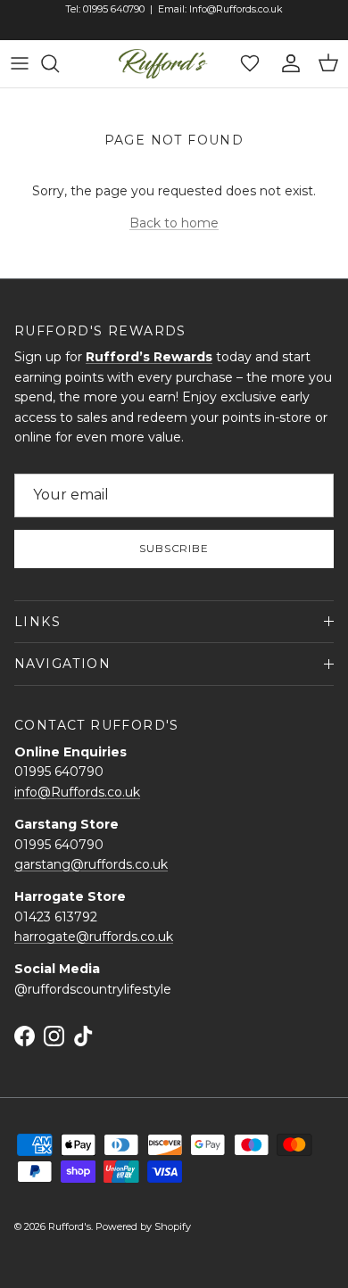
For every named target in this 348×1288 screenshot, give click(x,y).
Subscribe (174, 548)
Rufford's (69, 1226)
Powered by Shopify (143, 1226)
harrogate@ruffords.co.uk (93, 937)
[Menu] (19, 63)
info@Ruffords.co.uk (77, 792)
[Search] (59, 63)
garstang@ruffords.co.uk (91, 864)
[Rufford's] (163, 63)
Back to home (174, 223)
